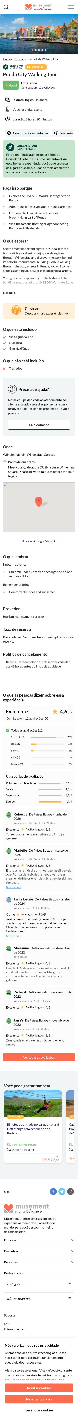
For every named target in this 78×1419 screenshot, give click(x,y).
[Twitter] (61, 1191)
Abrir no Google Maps (37, 541)
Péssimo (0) (17, 764)
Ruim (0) (15, 757)
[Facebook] (53, 1191)
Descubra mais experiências (44, 313)
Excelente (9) (18, 737)
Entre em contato (14, 1329)
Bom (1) (15, 750)
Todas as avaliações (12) (27, 730)
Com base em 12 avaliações (38, 87)
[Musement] (38, 7)
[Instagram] (70, 1191)
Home (7, 59)
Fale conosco (39, 425)
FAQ (7, 1323)
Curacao (19, 59)
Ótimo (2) (16, 743)
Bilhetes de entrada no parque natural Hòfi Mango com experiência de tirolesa (33, 1128)
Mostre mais (13, 887)
